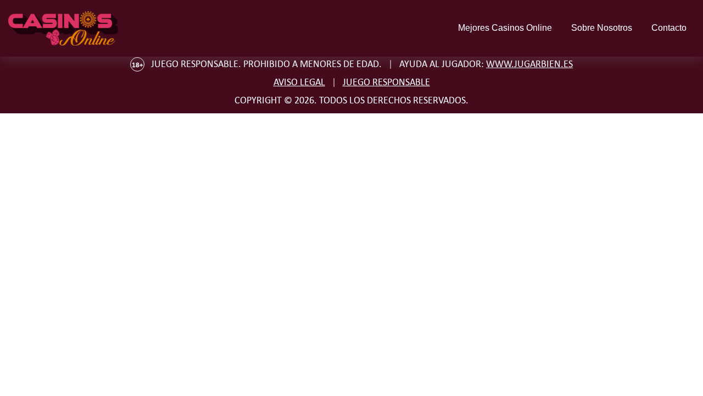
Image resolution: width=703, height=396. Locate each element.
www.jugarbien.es (529, 64)
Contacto (669, 27)
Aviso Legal (299, 82)
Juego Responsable (386, 82)
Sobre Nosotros (601, 27)
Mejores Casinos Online (505, 27)
